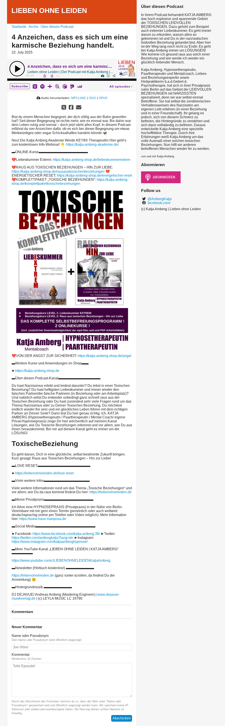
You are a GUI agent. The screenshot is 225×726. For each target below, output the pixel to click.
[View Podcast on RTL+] (50, 86)
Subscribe (19, 86)
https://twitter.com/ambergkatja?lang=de (42, 538)
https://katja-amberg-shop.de (37, 371)
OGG (92, 98)
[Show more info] (108, 76)
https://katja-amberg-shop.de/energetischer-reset (94, 175)
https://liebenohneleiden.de (110, 492)
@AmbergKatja (159, 199)
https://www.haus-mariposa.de (42, 519)
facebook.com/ (158, 203)
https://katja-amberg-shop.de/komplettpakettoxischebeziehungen (70, 181)
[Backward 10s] (44, 76)
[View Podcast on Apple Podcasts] (35, 86)
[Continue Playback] (17, 68)
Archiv (33, 27)
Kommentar (21, 654)
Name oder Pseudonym (30, 636)
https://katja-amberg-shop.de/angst (104, 356)
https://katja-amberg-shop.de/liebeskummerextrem (91, 159)
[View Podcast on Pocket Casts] (65, 86)
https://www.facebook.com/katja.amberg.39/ (66, 534)
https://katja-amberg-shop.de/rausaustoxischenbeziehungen (58, 171)
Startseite (19, 27)
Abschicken (121, 718)
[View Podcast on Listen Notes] (57, 86)
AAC (83, 98)
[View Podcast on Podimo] (72, 86)
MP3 (74, 98)
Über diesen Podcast (57, 27)
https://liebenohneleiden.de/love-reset (44, 473)
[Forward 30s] (52, 76)
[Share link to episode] (114, 76)
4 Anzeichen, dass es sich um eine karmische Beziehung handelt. (88, 66)
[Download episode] (102, 76)
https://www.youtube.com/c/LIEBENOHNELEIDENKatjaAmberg (61, 560)
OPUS (103, 98)
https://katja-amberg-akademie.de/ (92, 144)
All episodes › (120, 86)
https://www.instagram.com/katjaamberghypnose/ (50, 541)
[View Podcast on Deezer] (80, 86)
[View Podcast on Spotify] (42, 86)
